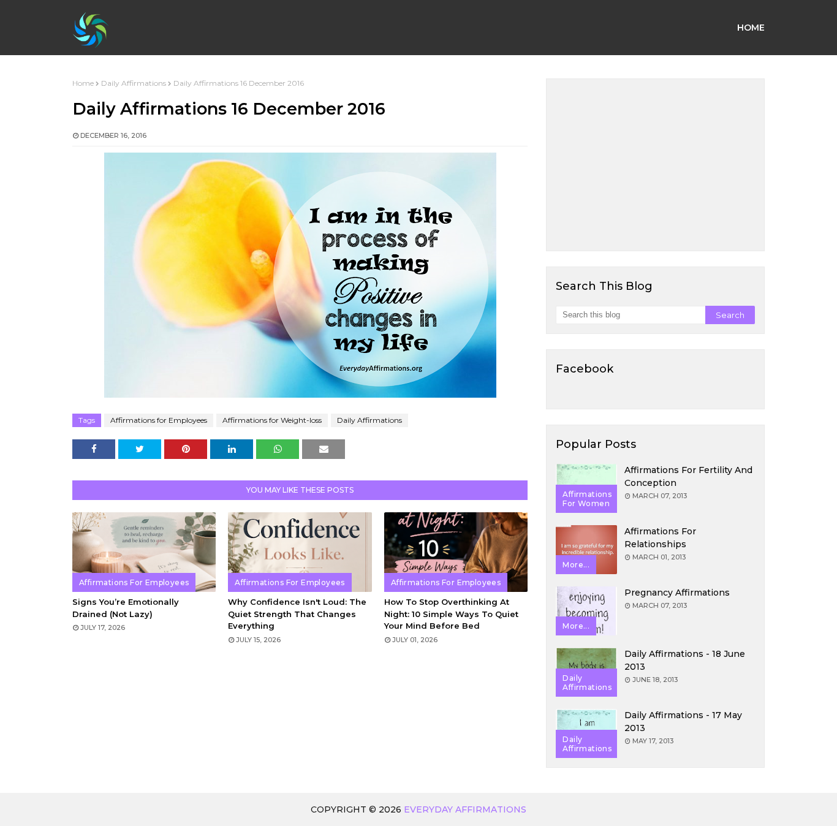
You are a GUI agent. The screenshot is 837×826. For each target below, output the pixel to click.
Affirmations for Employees (158, 420)
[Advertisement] (655, 164)
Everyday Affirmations (465, 809)
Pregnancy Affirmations (677, 592)
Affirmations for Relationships (660, 538)
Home (83, 83)
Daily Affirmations (133, 83)
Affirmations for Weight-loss (272, 420)
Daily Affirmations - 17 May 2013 (683, 721)
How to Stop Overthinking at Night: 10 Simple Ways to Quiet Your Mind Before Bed (451, 614)
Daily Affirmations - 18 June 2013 (684, 660)
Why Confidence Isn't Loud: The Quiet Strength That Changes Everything (297, 614)
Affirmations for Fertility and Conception (688, 476)
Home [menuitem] (751, 27)
